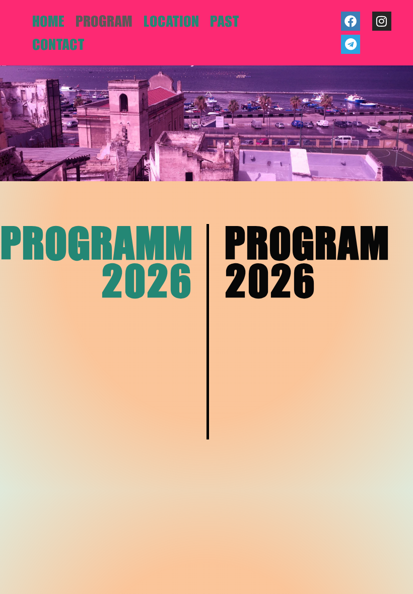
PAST (224, 21)
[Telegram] (350, 44)
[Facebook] (350, 21)
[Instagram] (381, 21)
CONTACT (58, 44)
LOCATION (171, 21)
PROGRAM (104, 21)
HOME (48, 21)
